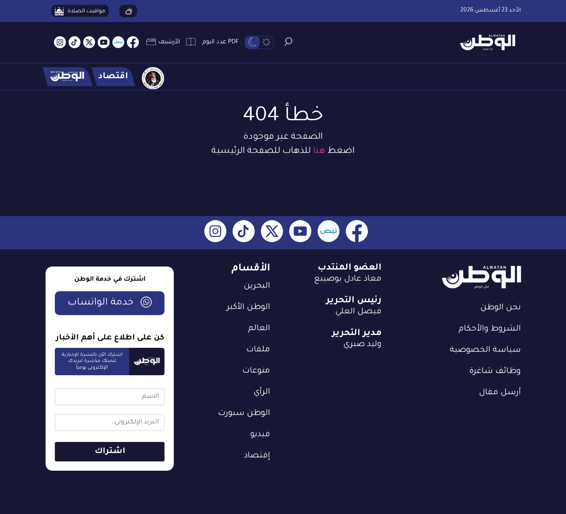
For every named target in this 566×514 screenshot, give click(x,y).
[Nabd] (118, 42)
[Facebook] (133, 42)
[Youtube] (104, 42)
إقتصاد (257, 456)
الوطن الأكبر (248, 307)
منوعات (256, 371)
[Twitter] (89, 42)
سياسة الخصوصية (485, 350)
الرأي (261, 392)
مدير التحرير (357, 334)
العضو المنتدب (349, 268)
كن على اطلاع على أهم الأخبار (110, 338)
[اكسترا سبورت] (67, 76)
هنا (319, 151)
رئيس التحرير (354, 301)
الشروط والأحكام (490, 329)
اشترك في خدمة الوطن (109, 279)
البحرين (257, 286)
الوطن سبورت (244, 413)
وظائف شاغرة (495, 371)
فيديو (260, 434)
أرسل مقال (500, 392)
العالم (259, 328)
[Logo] (484, 42)
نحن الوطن (500, 308)
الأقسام (250, 268)
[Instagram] (60, 42)
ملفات (258, 350)
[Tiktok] (74, 42)
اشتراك (110, 451)
